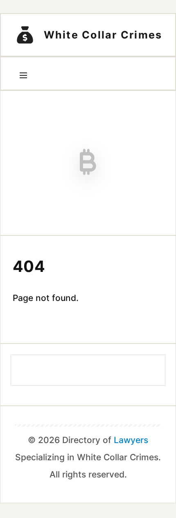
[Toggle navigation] (23, 75)
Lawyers (131, 440)
